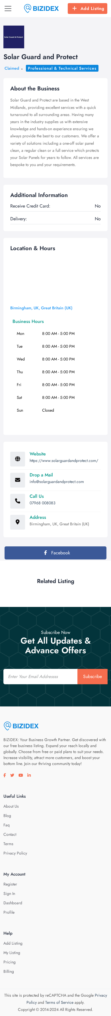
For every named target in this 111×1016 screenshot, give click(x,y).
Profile (9, 912)
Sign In (9, 893)
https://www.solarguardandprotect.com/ (64, 460)
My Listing (11, 952)
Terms (8, 844)
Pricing (9, 962)
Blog (7, 815)
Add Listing (92, 8)
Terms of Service (59, 1002)
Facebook (60, 553)
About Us (11, 806)
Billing (8, 971)
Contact (9, 834)
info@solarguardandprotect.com (57, 481)
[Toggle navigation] (8, 8)
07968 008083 (43, 503)
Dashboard (12, 903)
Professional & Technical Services (62, 68)
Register (10, 884)
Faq (6, 825)
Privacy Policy (15, 853)
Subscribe (92, 676)
